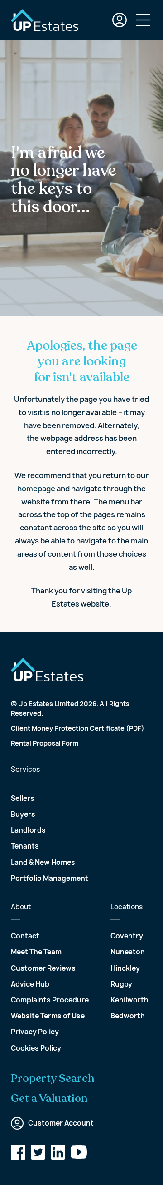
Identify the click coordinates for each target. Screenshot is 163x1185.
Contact (25, 936)
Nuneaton (127, 952)
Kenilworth (129, 1000)
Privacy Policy (35, 1032)
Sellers (22, 798)
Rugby (121, 984)
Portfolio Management (49, 878)
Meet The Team (36, 952)
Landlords (28, 830)
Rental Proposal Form (44, 743)
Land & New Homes (43, 862)
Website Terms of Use (48, 1016)
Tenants (25, 846)
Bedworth (127, 1016)
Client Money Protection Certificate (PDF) (77, 728)
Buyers (23, 814)
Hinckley (125, 968)
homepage (36, 489)
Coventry (126, 936)
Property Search (53, 1078)
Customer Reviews (43, 968)
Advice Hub (30, 984)
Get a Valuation (49, 1098)
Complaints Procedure (50, 1000)
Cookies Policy (36, 1048)
